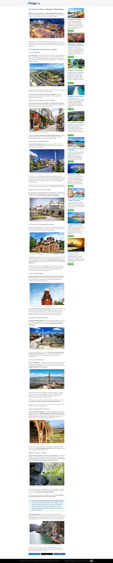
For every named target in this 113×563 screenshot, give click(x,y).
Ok (91, 560)
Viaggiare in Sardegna (75, 225)
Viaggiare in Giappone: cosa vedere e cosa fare (76, 44)
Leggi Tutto (70, 30)
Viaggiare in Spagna (74, 19)
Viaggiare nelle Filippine (76, 96)
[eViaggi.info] (35, 3)
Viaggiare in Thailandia (75, 70)
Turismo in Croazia (74, 175)
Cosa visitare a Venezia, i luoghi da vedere (76, 199)
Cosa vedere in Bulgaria (76, 122)
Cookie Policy (61, 560)
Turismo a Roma (73, 253)
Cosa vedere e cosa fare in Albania (76, 149)
